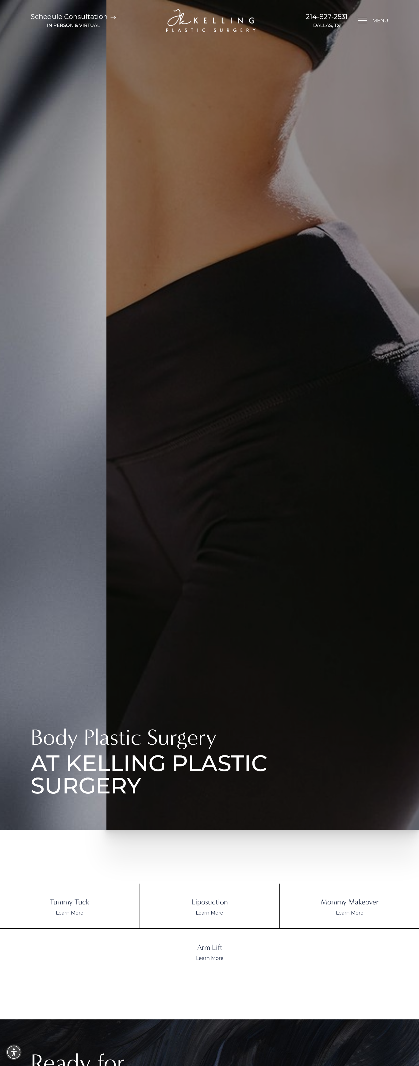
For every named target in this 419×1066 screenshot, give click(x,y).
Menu (380, 20)
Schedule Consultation (70, 16)
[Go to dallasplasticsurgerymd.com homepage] (211, 20)
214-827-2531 (327, 16)
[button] (362, 20)
